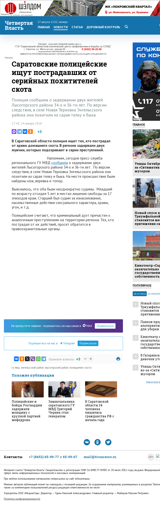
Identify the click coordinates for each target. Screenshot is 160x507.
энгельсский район (32, 367)
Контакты (13, 457)
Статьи (77, 27)
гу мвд (16, 367)
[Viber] (32, 358)
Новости (61, 27)
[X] (27, 358)
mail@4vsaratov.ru (100, 457)
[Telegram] (19, 131)
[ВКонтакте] (25, 131)
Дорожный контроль (103, 27)
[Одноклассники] (30, 131)
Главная (44, 27)
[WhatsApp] (38, 358)
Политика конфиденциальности (22, 499)
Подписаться (105, 326)
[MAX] (14, 131)
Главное (139, 124)
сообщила (59, 162)
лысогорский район (56, 367)
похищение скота (80, 367)
